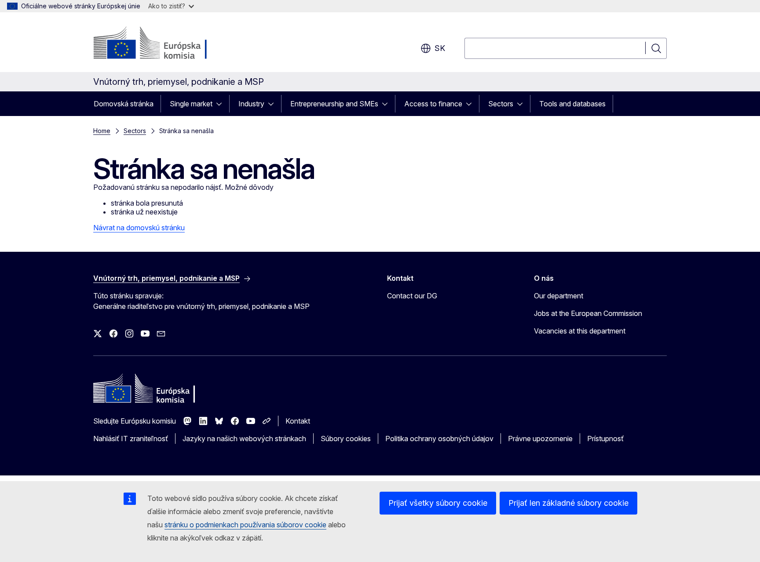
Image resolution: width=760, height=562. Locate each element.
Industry (251, 103)
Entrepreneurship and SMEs (334, 103)
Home (101, 130)
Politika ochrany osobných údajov (439, 438)
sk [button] (440, 48)
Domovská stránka (123, 103)
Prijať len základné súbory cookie (568, 503)
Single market (191, 103)
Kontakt (297, 421)
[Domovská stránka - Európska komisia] (164, 44)
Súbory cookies (346, 438)
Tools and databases (572, 103)
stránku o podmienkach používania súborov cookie (245, 524)
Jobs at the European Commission (588, 313)
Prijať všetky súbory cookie (437, 503)
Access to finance (433, 103)
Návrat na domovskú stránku (139, 227)
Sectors (500, 103)
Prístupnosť (605, 438)
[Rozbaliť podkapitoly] (221, 103)
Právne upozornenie (540, 438)
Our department (558, 295)
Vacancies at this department (579, 330)
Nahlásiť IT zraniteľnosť (130, 438)
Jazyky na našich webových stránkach (244, 438)
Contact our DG (412, 295)
